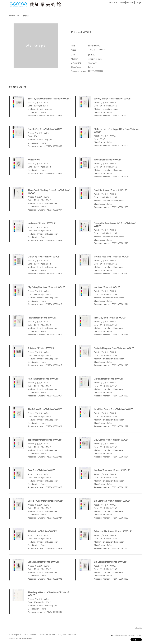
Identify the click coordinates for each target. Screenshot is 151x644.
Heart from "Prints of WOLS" (108, 159)
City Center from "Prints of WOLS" (111, 439)
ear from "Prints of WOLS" (107, 287)
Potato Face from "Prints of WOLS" (111, 256)
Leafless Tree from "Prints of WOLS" (112, 470)
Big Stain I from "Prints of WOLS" (44, 561)
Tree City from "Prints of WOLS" (110, 317)
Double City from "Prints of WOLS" (45, 129)
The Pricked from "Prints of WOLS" (45, 409)
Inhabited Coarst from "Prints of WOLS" (113, 409)
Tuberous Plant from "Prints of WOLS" (113, 531)
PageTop (139, 628)
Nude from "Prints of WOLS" (41, 223)
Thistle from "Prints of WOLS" (42, 531)
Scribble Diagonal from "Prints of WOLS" (114, 348)
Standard (130, 2)
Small (122, 2)
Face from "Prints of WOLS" (41, 470)
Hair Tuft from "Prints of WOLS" (43, 378)
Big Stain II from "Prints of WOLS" (110, 561)
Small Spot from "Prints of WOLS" (110, 190)
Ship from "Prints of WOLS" (41, 348)
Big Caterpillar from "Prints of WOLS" (46, 287)
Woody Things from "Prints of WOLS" (112, 98)
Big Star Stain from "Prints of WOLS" (112, 500)
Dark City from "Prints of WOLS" (44, 256)
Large (138, 2)
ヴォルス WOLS (97, 50)
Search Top (14, 15)
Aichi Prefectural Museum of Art (127, 635)
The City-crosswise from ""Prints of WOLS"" (49, 98)
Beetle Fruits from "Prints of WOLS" (45, 500)
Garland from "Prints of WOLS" (109, 378)
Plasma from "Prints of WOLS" (42, 317)
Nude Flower (34, 159)
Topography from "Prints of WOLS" (45, 439)
